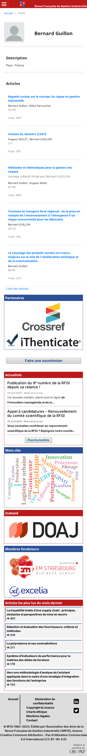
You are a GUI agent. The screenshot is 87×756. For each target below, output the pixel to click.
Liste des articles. (17, 288)
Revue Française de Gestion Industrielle (61, 6)
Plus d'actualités (38, 440)
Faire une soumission (43, 360)
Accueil (8, 13)
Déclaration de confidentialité (44, 701)
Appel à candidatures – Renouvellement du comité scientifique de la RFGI (42, 413)
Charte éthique (36, 711)
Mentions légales (38, 716)
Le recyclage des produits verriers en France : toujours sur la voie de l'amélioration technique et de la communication (43, 257)
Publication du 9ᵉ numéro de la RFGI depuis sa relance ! (38, 385)
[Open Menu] (4, 4)
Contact (31, 720)
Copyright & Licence (40, 707)
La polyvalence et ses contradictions (32, 643)
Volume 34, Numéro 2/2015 (27, 134)
